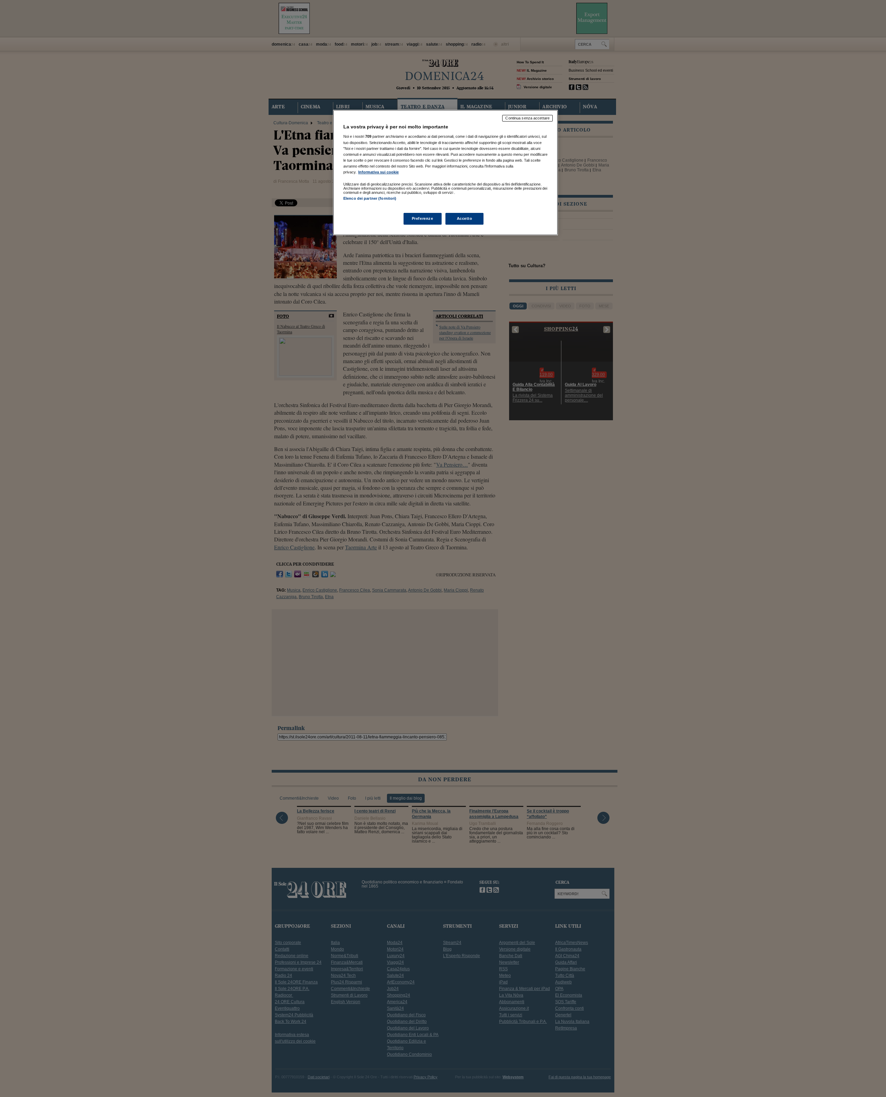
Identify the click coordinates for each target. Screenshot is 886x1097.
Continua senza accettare (527, 118)
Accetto (464, 218)
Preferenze (422, 218)
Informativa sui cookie (378, 172)
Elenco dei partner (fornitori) (369, 198)
